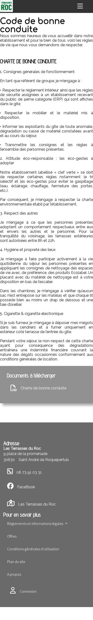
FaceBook (26, 487)
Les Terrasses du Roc (37, 504)
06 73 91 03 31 (29, 472)
